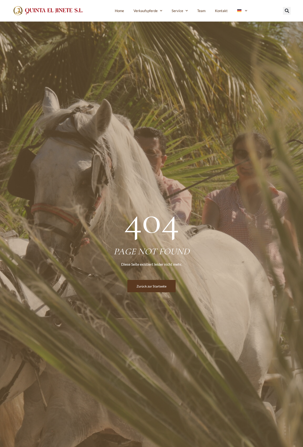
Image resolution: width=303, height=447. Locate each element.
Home (119, 11)
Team (201, 11)
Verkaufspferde (146, 11)
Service (177, 11)
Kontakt (221, 11)
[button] (287, 11)
